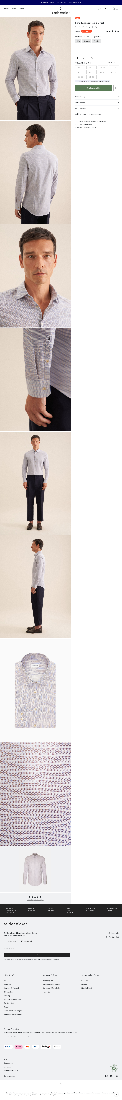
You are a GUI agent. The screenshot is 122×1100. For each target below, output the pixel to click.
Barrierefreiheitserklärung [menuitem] (13, 1014)
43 (112, 72)
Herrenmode (28, 941)
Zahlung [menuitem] (7, 996)
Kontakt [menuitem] (6, 1007)
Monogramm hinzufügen (87, 58)
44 (79, 77)
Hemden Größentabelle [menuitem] (51, 988)
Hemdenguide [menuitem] (48, 981)
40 (79, 72)
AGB (5, 1059)
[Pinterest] (117, 1076)
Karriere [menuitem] (84, 984)
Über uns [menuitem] (84, 981)
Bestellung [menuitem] (7, 984)
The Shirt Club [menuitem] (9, 1003)
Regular (87, 41)
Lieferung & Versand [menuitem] (11, 988)
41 (90, 72)
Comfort (97, 41)
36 (79, 67)
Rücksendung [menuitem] (9, 992)
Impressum (7, 1067)
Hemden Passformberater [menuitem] (52, 984)
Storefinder (115, 933)
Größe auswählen (93, 88)
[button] (35, 900)
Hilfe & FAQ (9, 975)
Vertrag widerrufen (34, 1037)
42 (101, 72)
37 (90, 67)
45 (90, 77)
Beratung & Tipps (50, 975)
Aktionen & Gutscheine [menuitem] (12, 999)
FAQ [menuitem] (5, 981)
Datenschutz (8, 1063)
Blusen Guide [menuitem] (47, 992)
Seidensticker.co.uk (11, 1070)
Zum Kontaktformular (14, 1037)
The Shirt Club (114, 937)
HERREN (71, 2)
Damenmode (12, 941)
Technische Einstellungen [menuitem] (13, 1011)
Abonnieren (36, 955)
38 (101, 67)
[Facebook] (106, 1076)
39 (112, 67)
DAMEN (78, 2)
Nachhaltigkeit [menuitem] (86, 988)
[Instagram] (111, 1076)
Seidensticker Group (90, 975)
